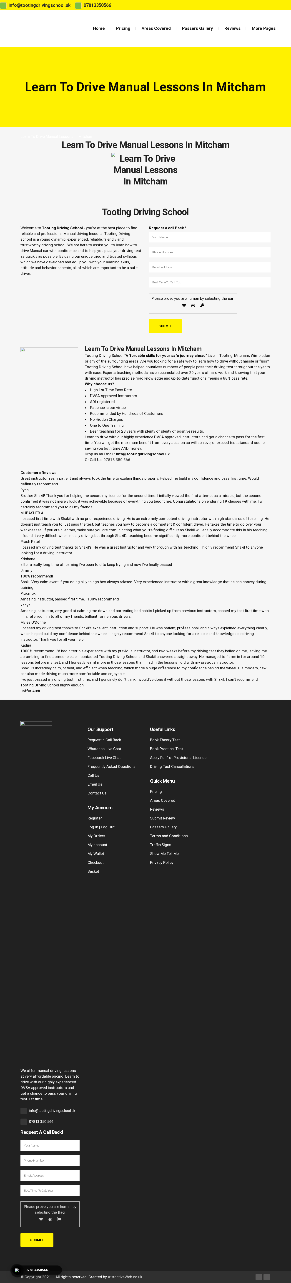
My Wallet (96, 853)
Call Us (93, 775)
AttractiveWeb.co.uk (125, 1277)
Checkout (96, 862)
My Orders (96, 836)
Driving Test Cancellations (172, 766)
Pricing (156, 791)
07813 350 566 (116, 459)
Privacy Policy (161, 862)
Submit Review (162, 818)
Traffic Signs (160, 844)
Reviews (157, 809)
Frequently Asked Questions (111, 766)
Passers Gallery (163, 827)
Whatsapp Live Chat (104, 748)
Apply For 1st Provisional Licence (178, 757)
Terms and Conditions (169, 836)
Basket (93, 871)
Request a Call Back (104, 740)
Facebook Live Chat (104, 757)
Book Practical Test (166, 748)
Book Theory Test (165, 740)
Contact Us (97, 793)
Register (95, 818)
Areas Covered (162, 800)
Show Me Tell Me (164, 853)
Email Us (95, 784)
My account (97, 844)
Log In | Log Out (101, 827)
